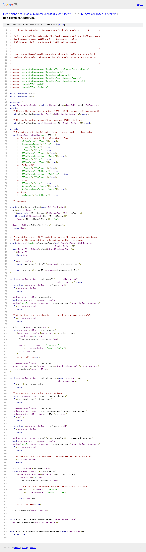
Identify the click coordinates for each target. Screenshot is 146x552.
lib (81, 14)
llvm (5, 14)
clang (14, 14)
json (141, 547)
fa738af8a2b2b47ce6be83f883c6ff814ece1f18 (47, 14)
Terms (33, 547)
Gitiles (17, 547)
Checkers (110, 14)
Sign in (140, 4)
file (61, 25)
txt (134, 547)
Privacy (25, 547)
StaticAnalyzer (94, 14)
